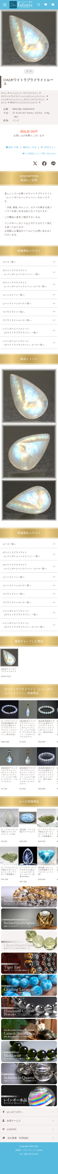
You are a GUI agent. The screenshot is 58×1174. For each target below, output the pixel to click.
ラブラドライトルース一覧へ (17, 320)
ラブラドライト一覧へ (14, 312)
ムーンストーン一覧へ (14, 295)
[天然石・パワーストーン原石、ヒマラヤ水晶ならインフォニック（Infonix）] (21, 3)
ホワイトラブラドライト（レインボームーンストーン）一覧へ (21, 272)
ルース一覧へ (9, 262)
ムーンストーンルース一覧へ (17, 303)
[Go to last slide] (2, 42)
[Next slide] (55, 42)
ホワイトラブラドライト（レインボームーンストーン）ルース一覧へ (25, 285)
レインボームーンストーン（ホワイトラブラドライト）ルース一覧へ (24, 343)
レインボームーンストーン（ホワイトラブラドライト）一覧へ (20, 331)
